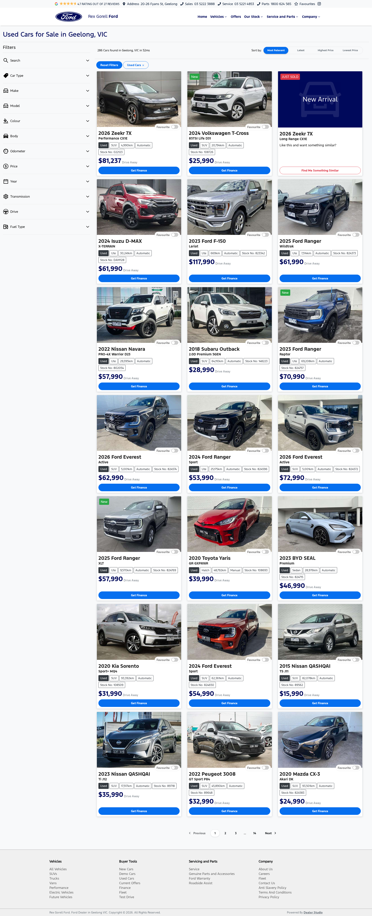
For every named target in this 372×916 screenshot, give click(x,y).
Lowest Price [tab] (350, 50)
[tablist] (313, 50)
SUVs (53, 874)
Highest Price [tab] (325, 50)
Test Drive (126, 897)
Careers (264, 874)
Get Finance (139, 170)
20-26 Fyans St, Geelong (159, 4)
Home (202, 17)
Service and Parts (281, 17)
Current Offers (129, 883)
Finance (125, 888)
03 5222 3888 (204, 4)
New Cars (126, 869)
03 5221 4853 (244, 4)
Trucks (54, 878)
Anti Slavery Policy (272, 888)
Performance (58, 888)
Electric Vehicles (61, 892)
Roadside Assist (200, 883)
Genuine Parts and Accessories (212, 874)
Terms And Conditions (275, 892)
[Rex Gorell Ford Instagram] (320, 4)
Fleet (123, 892)
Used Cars (126, 878)
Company (309, 17)
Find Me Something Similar (320, 170)
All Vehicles (58, 869)
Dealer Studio (313, 912)
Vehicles (217, 17)
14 (254, 833)
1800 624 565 (281, 4)
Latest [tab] (300, 50)
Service (194, 869)
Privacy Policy (269, 897)
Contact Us (267, 883)
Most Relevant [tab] (276, 50)
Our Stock (252, 17)
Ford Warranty (199, 878)
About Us (266, 869)
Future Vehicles (60, 897)
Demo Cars (127, 874)
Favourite (163, 127)
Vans (53, 883)
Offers (236, 17)
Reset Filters (109, 65)
